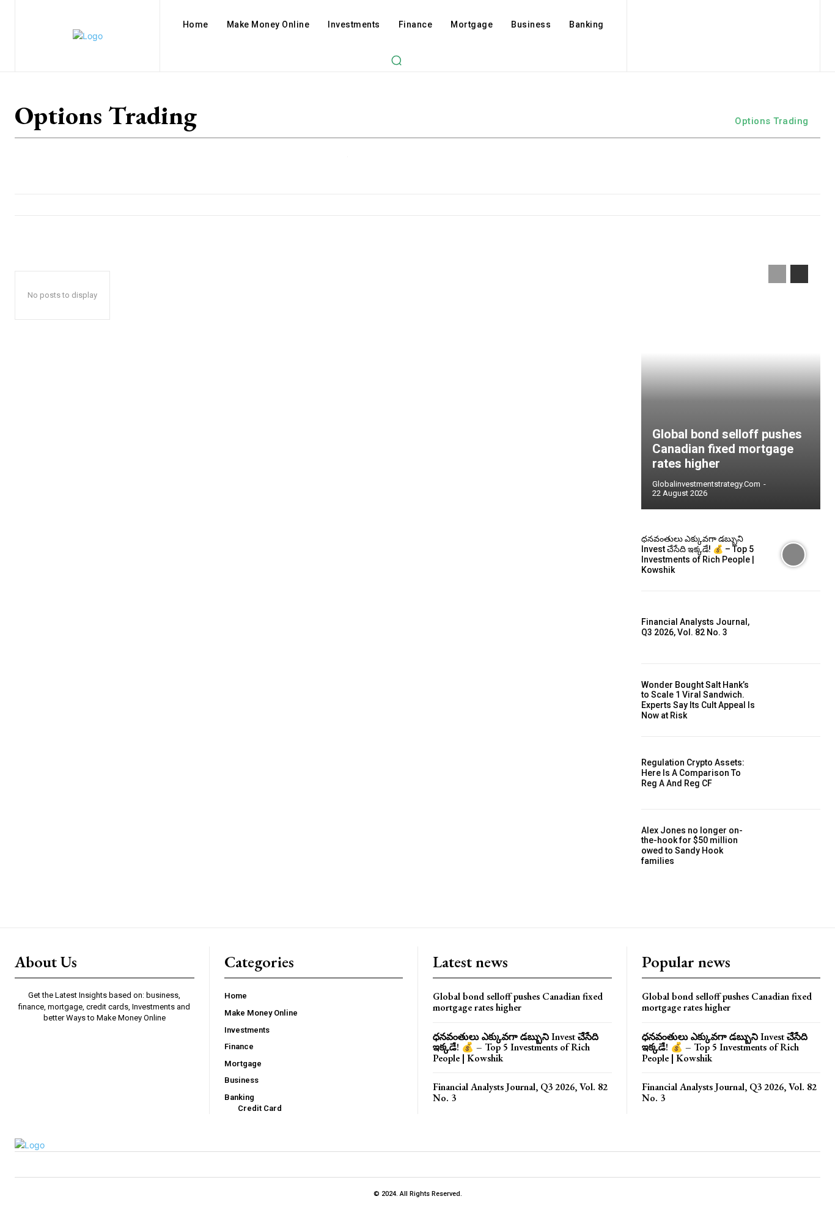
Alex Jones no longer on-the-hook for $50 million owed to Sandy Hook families (692, 845)
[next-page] (799, 274)
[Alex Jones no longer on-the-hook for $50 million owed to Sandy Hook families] (793, 845)
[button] (396, 60)
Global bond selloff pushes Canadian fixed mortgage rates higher (727, 449)
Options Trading (772, 121)
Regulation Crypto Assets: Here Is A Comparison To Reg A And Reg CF (693, 773)
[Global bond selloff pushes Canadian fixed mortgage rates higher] (731, 381)
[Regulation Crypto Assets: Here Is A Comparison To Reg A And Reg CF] (793, 773)
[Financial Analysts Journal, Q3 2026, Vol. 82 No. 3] (793, 627)
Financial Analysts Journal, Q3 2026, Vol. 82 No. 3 (695, 627)
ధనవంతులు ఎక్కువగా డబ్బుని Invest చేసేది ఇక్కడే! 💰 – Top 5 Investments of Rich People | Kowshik (697, 554)
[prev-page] (777, 274)
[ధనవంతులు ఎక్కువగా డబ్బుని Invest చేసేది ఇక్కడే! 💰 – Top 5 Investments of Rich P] (793, 554)
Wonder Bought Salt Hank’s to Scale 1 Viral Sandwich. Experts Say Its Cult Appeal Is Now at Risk (698, 700)
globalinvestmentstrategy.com (706, 484)
